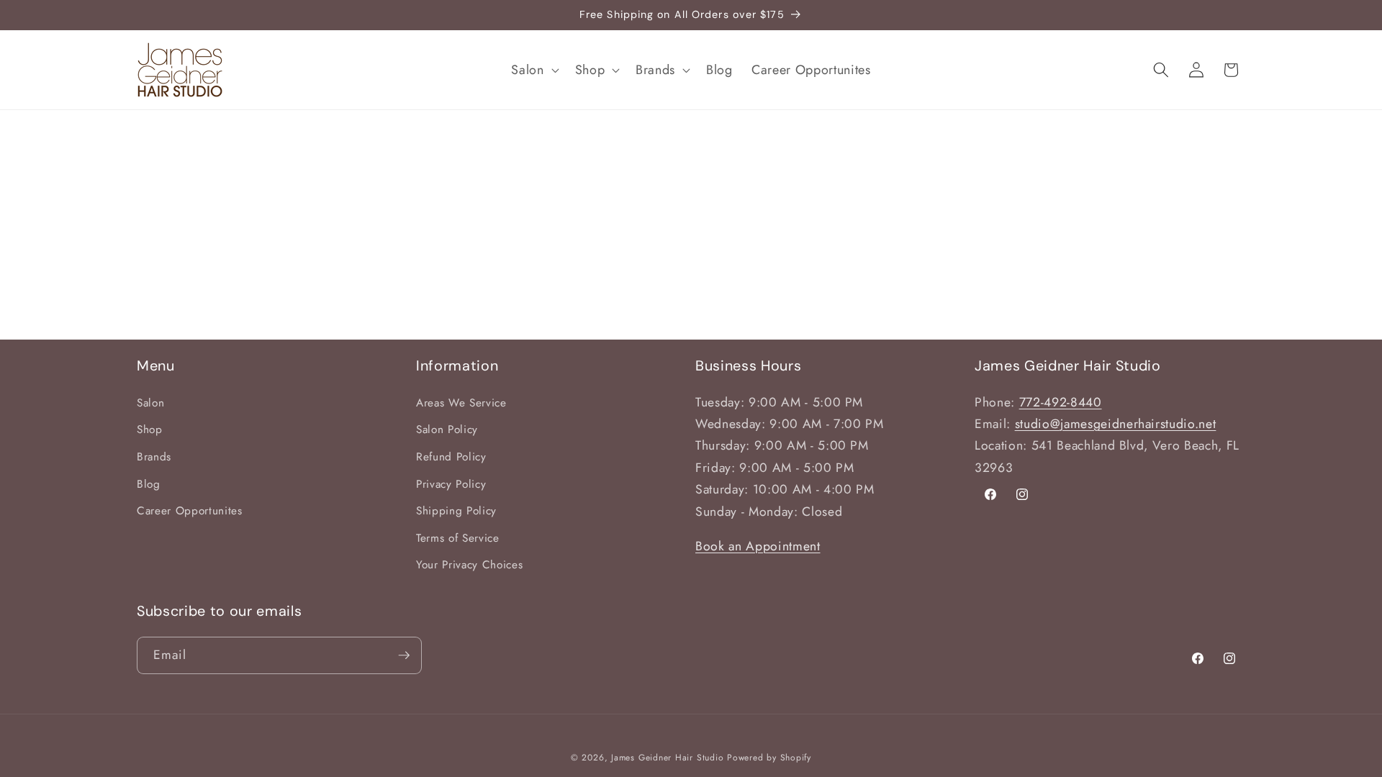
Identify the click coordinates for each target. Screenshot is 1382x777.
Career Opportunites (190, 511)
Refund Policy (451, 457)
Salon (150, 403)
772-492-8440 (1060, 402)
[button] (533, 69)
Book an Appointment (758, 546)
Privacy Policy (451, 484)
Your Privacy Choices (469, 565)
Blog (149, 484)
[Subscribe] (404, 655)
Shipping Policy (456, 511)
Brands (154, 457)
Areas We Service (461, 403)
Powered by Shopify (769, 757)
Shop (150, 429)
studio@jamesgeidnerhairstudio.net (1115, 423)
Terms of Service (458, 538)
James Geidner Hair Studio (667, 757)
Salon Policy (447, 429)
